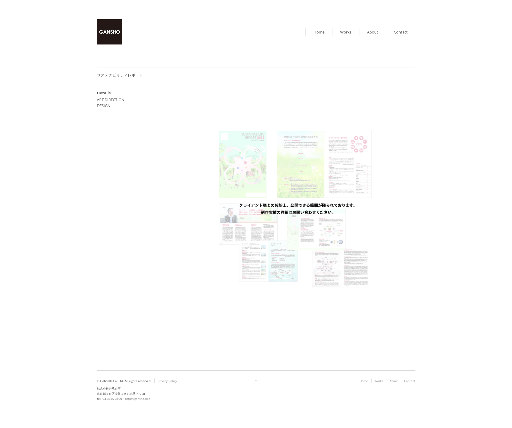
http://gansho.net (137, 399)
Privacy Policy (167, 381)
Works (345, 32)
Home (318, 32)
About (372, 32)
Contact (401, 32)
